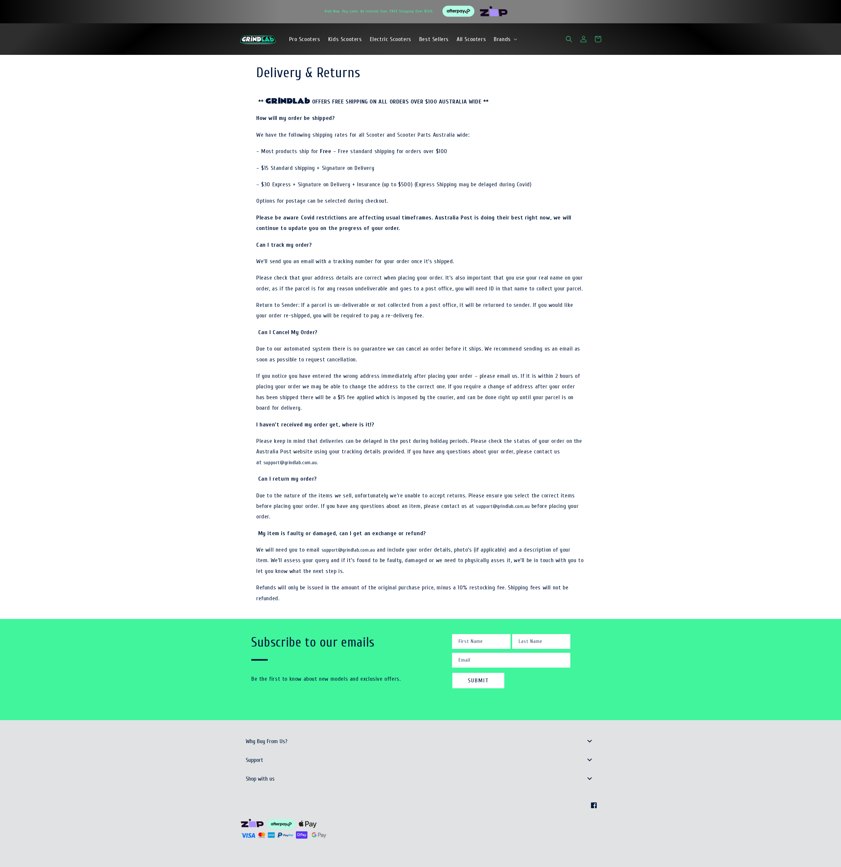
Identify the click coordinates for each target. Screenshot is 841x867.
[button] (505, 39)
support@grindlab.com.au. (290, 463)
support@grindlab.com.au (503, 506)
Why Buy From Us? (266, 741)
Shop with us (260, 778)
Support (254, 760)
